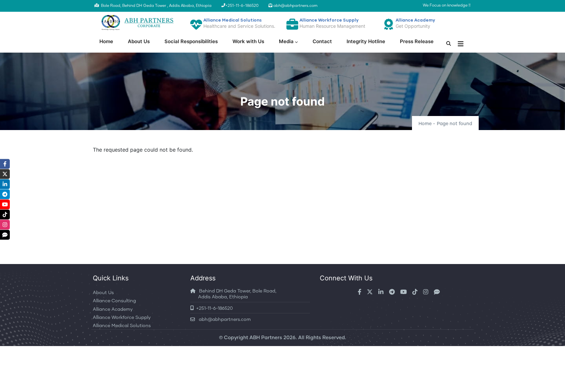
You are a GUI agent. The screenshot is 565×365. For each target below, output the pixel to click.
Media (286, 41)
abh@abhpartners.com (223, 319)
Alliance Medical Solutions (122, 326)
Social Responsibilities (191, 41)
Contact (322, 41)
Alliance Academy (113, 309)
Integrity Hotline (366, 41)
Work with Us (248, 41)
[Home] (136, 22)
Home (106, 41)
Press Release (417, 41)
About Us (139, 41)
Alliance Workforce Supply (122, 317)
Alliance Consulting (114, 301)
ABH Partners (265, 337)
